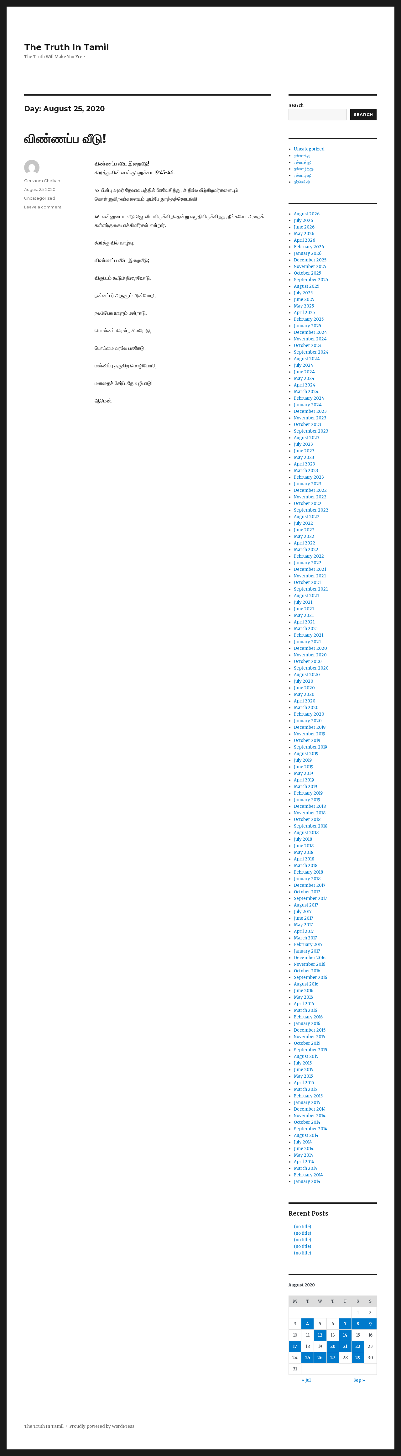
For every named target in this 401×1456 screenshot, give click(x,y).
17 (295, 1346)
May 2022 (304, 536)
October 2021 (307, 582)
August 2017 (306, 905)
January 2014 (307, 1181)
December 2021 (310, 569)
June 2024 (304, 372)
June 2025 (304, 299)
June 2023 (304, 451)
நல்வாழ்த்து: (304, 168)
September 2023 (311, 431)
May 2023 (304, 457)
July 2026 (303, 220)
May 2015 (303, 1076)
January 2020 (308, 720)
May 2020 (304, 694)
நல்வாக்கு (302, 155)
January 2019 (307, 799)
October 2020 (308, 661)
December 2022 (310, 490)
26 (320, 1357)
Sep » (359, 1380)
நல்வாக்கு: (302, 162)
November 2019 (309, 734)
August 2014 (306, 1135)
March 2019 (305, 786)
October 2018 (307, 819)
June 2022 (304, 530)
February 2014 (308, 1175)
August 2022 (307, 516)
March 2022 (306, 549)
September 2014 (310, 1129)
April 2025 (304, 312)
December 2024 (310, 332)
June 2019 (303, 767)
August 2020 (307, 674)
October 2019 (307, 740)
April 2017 (304, 931)
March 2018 (305, 865)
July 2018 (303, 839)
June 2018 (304, 846)
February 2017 (308, 944)
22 (357, 1346)
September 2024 (311, 352)
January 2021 (307, 641)
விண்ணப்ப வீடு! (65, 138)
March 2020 (306, 707)
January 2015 (307, 1102)
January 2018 (307, 878)
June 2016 (303, 990)
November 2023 (310, 418)
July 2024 (303, 365)
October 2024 (308, 345)
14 (345, 1335)
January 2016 (307, 1023)
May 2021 (304, 615)
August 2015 (306, 1056)
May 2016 (303, 997)
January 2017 (307, 951)
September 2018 (310, 826)
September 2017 (310, 898)
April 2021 (304, 622)
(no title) (302, 1226)
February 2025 (309, 319)
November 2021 (310, 576)
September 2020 (311, 668)
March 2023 (306, 470)
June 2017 (303, 918)
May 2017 (303, 925)
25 (307, 1357)
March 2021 (306, 628)
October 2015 (307, 1043)
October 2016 (307, 971)
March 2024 (306, 391)
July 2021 (303, 602)
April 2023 (304, 464)
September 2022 (311, 510)
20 (333, 1346)
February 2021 (308, 635)
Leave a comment (42, 206)
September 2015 (310, 1050)
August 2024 (307, 358)
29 (358, 1357)
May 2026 (304, 233)
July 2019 (303, 760)
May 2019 (303, 773)
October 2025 (307, 273)
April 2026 (304, 240)
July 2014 (303, 1142)
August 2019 (306, 753)
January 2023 (307, 483)
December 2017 (309, 885)
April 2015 (304, 1082)
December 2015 (309, 1030)
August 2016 (306, 984)
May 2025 (304, 306)
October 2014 (307, 1122)
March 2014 (305, 1168)
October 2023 (307, 424)
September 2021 (311, 589)
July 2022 (303, 523)
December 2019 (309, 727)
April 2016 (304, 1004)
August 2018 (306, 832)
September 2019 (310, 747)
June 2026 (304, 227)
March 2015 (305, 1089)
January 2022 (307, 562)
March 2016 (305, 1010)
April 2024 (304, 385)
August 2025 (306, 286)
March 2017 (305, 938)
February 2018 (308, 872)
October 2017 (307, 892)
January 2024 (308, 404)
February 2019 (308, 793)
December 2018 (310, 806)
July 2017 (302, 911)
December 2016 (309, 957)
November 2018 (309, 813)
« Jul (306, 1380)
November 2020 (310, 655)
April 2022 (304, 543)
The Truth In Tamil (66, 47)
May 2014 (303, 1155)
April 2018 (304, 859)
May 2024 (304, 378)
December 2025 (310, 260)
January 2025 (307, 326)
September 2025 (311, 279)
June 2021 (304, 609)
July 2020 (303, 681)
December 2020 (310, 648)
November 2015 (309, 1036)
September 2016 (310, 977)
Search (296, 105)
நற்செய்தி (302, 182)
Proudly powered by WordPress (101, 1426)
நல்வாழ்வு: (302, 175)
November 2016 (309, 964)
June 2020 (304, 688)
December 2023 (310, 411)
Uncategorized (39, 198)
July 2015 (303, 1063)
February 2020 (309, 714)
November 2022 (310, 497)
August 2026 (307, 214)
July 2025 (303, 293)
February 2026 (309, 247)
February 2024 (309, 398)
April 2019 (304, 780)
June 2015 (303, 1069)
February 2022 (309, 556)
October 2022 (307, 503)
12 (320, 1335)
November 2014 (309, 1115)
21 (345, 1346)
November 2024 (310, 339)
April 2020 (304, 701)
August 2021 (306, 595)
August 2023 (307, 437)
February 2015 (308, 1096)
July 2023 (303, 444)
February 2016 (308, 1017)
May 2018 (303, 852)
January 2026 (307, 253)
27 (332, 1357)
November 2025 (310, 266)
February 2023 (309, 477)
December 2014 (310, 1109)
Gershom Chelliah (42, 180)
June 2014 (304, 1148)
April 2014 (304, 1161)
